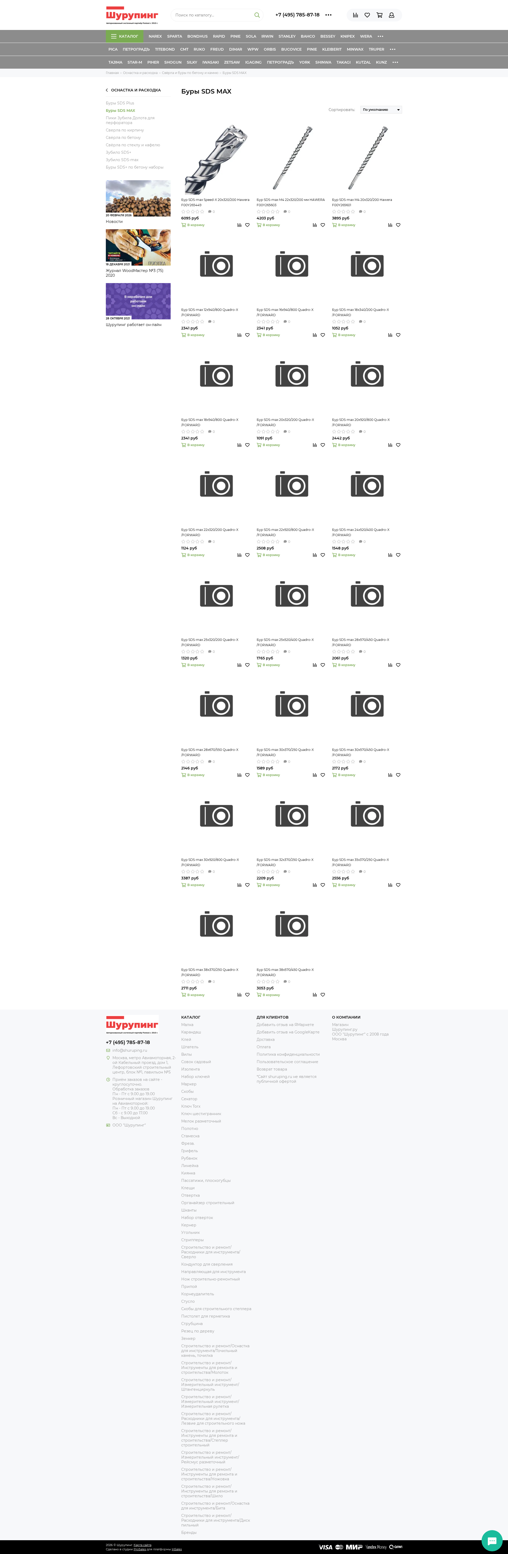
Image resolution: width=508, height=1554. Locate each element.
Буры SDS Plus (120, 103)
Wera (366, 36)
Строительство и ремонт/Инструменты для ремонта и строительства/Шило (209, 1491)
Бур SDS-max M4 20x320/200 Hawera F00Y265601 (362, 202)
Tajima (115, 62)
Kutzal (363, 62)
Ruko (199, 49)
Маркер (189, 1084)
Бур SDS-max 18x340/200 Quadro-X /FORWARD (360, 312)
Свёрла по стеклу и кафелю (133, 145)
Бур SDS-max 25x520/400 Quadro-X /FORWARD (285, 642)
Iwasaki (210, 62)
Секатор (189, 1099)
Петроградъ (136, 49)
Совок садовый (196, 1061)
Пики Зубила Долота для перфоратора (130, 120)
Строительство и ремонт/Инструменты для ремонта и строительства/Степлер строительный (209, 1437)
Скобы (187, 1091)
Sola (251, 36)
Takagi (344, 62)
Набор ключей (195, 1076)
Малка (187, 1024)
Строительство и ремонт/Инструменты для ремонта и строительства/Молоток (209, 1368)
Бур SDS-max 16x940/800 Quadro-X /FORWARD (285, 312)
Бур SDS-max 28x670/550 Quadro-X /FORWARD (209, 752)
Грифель (189, 1150)
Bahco (308, 36)
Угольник (190, 1232)
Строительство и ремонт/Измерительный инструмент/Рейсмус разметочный (210, 1457)
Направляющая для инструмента (213, 1271)
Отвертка (190, 1195)
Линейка (189, 1165)
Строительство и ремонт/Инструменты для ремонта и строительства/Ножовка (209, 1474)
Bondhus (197, 36)
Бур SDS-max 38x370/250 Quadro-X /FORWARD (209, 972)
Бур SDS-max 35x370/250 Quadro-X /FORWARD (360, 862)
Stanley (287, 36)
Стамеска (190, 1136)
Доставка (266, 1039)
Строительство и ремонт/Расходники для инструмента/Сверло (210, 1252)
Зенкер (188, 1338)
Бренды (189, 1532)
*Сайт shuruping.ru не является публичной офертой (286, 1079)
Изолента (190, 1069)
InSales (177, 1549)
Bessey (327, 36)
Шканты (189, 1210)
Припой (189, 1286)
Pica (112, 49)
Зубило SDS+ (118, 152)
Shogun (173, 62)
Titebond (165, 49)
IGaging (253, 62)
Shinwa (323, 62)
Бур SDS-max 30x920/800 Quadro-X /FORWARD (210, 862)
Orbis (270, 49)
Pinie (235, 36)
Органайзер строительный (207, 1202)
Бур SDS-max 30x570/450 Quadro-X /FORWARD (360, 752)
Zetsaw (232, 62)
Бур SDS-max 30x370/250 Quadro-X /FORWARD (285, 752)
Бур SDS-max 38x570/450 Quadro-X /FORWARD (285, 972)
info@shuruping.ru (129, 1050)
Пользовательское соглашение (287, 1061)
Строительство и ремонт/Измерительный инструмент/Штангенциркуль (210, 1384)
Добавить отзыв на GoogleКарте (288, 1032)
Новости (114, 221)
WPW (252, 49)
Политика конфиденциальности (288, 1054)
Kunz (381, 62)
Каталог (128, 36)
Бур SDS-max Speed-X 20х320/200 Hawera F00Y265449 (215, 202)
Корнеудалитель (197, 1294)
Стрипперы (192, 1240)
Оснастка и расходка (136, 90)
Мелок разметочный (201, 1121)
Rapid (219, 36)
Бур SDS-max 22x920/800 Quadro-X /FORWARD (285, 532)
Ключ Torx (190, 1106)
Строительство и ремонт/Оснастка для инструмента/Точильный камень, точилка (215, 1351)
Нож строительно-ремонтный (210, 1279)
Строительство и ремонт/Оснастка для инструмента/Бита (215, 1506)
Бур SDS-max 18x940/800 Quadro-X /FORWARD (209, 422)
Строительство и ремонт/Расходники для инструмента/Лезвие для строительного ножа (213, 1418)
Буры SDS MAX (120, 110)
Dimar (235, 49)
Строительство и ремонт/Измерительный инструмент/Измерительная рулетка (210, 1401)
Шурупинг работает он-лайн (133, 324)
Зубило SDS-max (122, 159)
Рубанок (189, 1158)
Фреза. (187, 1143)
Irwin (267, 36)
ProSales (140, 1549)
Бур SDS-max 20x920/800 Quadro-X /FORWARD (361, 422)
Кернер (188, 1225)
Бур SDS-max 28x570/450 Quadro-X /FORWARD (360, 642)
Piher (153, 62)
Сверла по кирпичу (125, 130)
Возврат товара (272, 1069)
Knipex (348, 36)
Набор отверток (197, 1217)
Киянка (188, 1173)
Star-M (135, 62)
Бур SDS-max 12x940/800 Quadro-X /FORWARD (209, 312)
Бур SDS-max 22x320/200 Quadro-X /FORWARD (209, 532)
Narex (155, 36)
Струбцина (192, 1323)
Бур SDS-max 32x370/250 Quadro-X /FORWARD (285, 862)
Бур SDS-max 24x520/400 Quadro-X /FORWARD (360, 532)
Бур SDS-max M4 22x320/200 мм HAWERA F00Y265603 (291, 202)
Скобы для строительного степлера (216, 1308)
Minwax (355, 49)
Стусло (188, 1301)
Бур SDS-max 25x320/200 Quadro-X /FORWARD (209, 642)
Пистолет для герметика (205, 1316)
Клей (186, 1039)
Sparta (174, 36)
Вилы (186, 1054)
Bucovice (291, 49)
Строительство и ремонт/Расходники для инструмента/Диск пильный (215, 1520)
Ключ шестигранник (201, 1113)
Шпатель (189, 1047)
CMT (184, 49)
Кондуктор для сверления (207, 1264)
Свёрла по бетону (123, 137)
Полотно (189, 1128)
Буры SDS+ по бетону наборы (135, 167)
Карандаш (191, 1032)
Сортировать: (342, 109)
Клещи (188, 1188)
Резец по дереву (197, 1331)
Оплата (264, 1047)
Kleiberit (332, 49)
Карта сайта (142, 1545)
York (304, 62)
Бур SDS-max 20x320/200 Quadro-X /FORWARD (285, 422)
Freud (217, 49)
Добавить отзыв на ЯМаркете (285, 1024)
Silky (192, 62)
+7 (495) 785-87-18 (297, 15)
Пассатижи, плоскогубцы (206, 1180)
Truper (376, 49)
